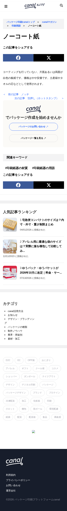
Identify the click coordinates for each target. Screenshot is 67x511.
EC (19, 360)
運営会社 (11, 490)
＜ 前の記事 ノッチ (16, 94)
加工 (24, 401)
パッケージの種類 (17, 327)
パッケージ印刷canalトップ (21, 22)
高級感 (57, 417)
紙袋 (8, 417)
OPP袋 (31, 360)
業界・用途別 (15, 334)
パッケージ (47, 384)
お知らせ (12, 315)
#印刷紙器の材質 (16, 168)
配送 (19, 417)
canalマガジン (49, 22)
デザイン (10, 384)
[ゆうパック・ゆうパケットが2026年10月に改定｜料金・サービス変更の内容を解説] (10, 273)
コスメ (55, 368)
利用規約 (11, 475)
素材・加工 (14, 338)
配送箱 (32, 417)
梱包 (24, 409)
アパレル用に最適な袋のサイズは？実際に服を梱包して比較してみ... (41, 246)
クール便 (40, 368)
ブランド (37, 392)
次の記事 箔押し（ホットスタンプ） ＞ (39, 98)
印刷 (49, 401)
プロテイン (54, 392)
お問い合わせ (13, 485)
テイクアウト (49, 376)
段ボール (37, 409)
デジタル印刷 (28, 384)
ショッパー (11, 376)
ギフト (25, 368)
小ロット (10, 409)
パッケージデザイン (16, 392)
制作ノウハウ (15, 330)
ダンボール (29, 376)
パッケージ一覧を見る (32, 138)
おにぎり (46, 360)
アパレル (10, 368)
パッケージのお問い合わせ (32, 126)
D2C (8, 360)
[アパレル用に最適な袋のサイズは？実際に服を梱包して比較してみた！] (10, 246)
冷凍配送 (10, 401)
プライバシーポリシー (18, 480)
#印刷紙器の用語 (43, 168)
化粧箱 (36, 401)
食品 (45, 417)
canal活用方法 (15, 311)
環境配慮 (53, 409)
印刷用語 (16, 25)
